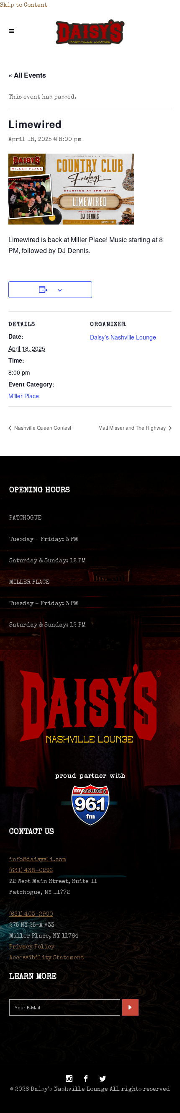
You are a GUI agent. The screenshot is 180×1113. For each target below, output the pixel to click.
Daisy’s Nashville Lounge (123, 337)
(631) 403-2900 (31, 914)
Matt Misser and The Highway (132, 427)
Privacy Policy (31, 947)
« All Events (27, 75)
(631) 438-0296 (31, 871)
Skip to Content (23, 5)
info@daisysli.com (37, 860)
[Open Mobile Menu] (13, 32)
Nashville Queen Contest (42, 427)
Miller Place (23, 396)
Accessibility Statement (46, 958)
